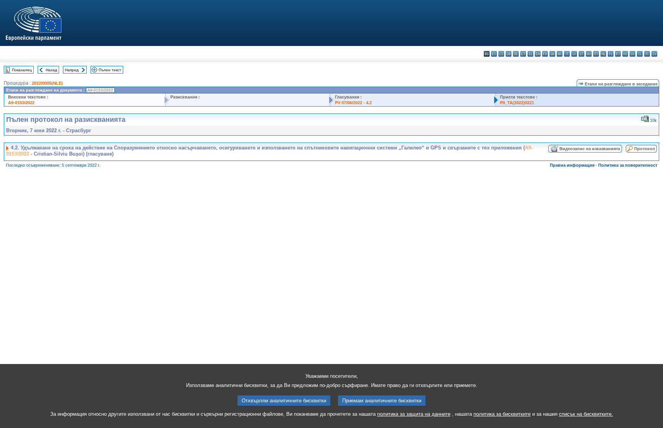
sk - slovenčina (632, 54)
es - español (494, 54)
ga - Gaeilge (552, 54)
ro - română (625, 54)
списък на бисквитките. (586, 414)
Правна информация (572, 165)
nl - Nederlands (603, 54)
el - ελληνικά (530, 54)
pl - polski (611, 54)
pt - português (618, 54)
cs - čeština (501, 54)
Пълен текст (110, 70)
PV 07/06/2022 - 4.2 (353, 102)
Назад (51, 70)
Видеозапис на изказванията (589, 148)
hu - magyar (589, 54)
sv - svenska (654, 54)
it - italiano (567, 54)
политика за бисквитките (502, 414)
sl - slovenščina (640, 54)
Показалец (22, 70)
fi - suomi (647, 54)
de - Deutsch (516, 54)
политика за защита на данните (413, 414)
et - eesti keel (523, 54)
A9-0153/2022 (21, 102)
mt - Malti (596, 54)
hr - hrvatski (559, 54)
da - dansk (508, 54)
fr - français (545, 54)
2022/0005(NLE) (47, 83)
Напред (72, 70)
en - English (538, 54)
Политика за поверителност (627, 165)
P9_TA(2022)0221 (517, 102)
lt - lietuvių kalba (581, 54)
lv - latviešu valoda (574, 54)
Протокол (644, 148)
